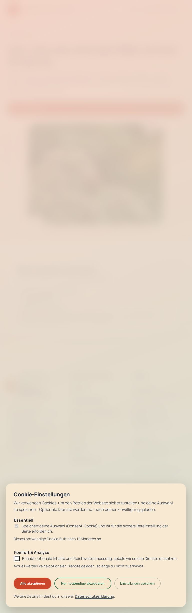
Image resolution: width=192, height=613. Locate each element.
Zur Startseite (28, 108)
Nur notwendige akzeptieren (82, 583)
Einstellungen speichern (137, 583)
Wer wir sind (81, 424)
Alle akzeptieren (32, 583)
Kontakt (77, 436)
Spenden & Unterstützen (43, 306)
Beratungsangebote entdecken (49, 290)
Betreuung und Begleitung (95, 412)
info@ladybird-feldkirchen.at (42, 320)
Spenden (78, 448)
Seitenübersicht (85, 460)
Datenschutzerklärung (94, 596)
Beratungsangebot (88, 400)
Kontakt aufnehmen (39, 298)
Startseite (80, 388)
